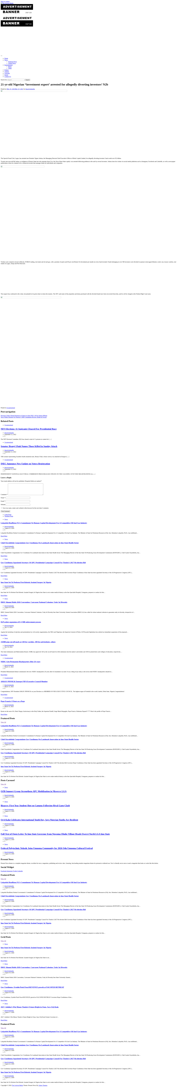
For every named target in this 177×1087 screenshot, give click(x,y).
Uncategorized (10, 408)
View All (3, 722)
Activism (7, 73)
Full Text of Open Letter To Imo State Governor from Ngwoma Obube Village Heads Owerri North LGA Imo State (55, 834)
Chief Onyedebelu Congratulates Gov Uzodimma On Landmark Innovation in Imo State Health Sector (40, 543)
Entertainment (8, 65)
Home (6, 58)
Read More (4, 536)
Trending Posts (8, 516)
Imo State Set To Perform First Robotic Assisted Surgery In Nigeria (26, 582)
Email (3, 501)
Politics (6, 70)
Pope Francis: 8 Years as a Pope (13, 701)
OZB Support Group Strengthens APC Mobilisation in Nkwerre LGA (33, 791)
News (6, 60)
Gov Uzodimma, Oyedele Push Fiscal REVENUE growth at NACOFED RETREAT (32, 987)
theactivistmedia (30, 89)
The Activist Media (17, 1085)
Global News (12, 63)
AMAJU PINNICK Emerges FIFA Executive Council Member (24, 681)
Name (3, 498)
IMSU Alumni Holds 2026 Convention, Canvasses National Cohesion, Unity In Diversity (34, 602)
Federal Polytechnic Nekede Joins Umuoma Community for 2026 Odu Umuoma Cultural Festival (47, 848)
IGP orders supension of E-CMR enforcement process (21, 622)
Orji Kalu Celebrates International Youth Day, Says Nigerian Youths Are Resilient (39, 820)
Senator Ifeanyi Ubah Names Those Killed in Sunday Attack (29, 446)
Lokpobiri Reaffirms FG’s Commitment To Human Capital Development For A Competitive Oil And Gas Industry (44, 523)
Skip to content (5, 1)
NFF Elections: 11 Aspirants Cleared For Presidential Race (29, 429)
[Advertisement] (88, 41)
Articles (6, 71)
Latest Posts (7, 514)
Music (10, 66)
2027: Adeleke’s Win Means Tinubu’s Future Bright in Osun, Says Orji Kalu (30, 1007)
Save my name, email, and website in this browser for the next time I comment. (26, 508)
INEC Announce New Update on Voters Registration (25, 463)
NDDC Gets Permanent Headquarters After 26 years (20, 662)
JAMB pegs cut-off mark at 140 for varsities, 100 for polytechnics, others (28, 642)
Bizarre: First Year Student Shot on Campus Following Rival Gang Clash (35, 805)
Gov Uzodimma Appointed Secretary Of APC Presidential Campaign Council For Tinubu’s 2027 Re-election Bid (43, 563)
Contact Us (7, 76)
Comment (4, 494)
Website (3, 504)
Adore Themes (43, 1085)
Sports (6, 75)
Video (10, 68)
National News (12, 61)
